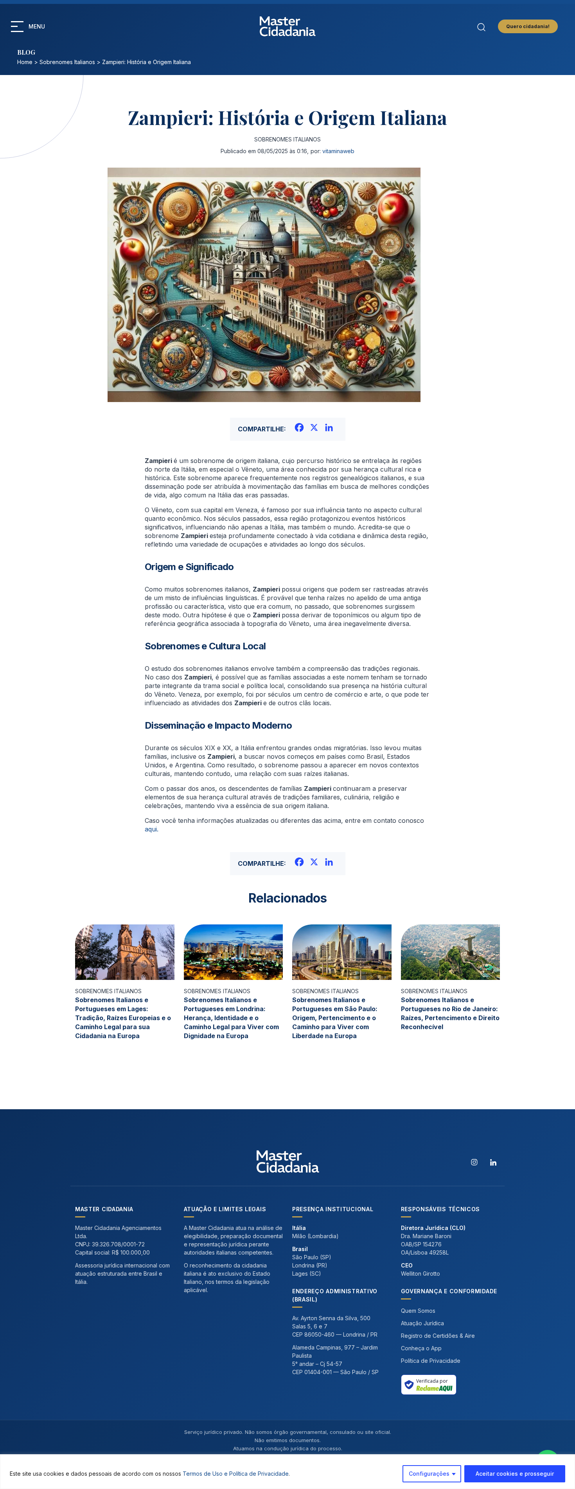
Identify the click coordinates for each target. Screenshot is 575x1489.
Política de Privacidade (430, 1360)
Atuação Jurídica (422, 1323)
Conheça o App (421, 1348)
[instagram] (474, 1161)
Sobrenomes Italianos (67, 62)
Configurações (429, 1473)
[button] (17, 26)
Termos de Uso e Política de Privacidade (236, 1473)
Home (24, 62)
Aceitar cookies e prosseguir (515, 1473)
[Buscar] (481, 26)
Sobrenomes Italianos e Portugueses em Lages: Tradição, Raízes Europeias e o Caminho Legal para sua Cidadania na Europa (123, 1018)
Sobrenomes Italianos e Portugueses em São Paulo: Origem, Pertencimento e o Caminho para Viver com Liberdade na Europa (334, 1018)
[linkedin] (493, 1161)
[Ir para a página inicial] (288, 26)
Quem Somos (418, 1310)
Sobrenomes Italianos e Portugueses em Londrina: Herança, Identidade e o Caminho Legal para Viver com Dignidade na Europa (231, 1018)
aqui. (151, 829)
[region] (287, 1471)
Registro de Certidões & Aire (438, 1335)
